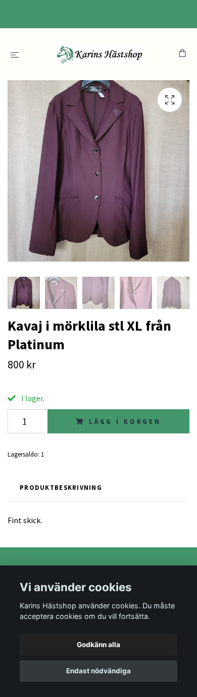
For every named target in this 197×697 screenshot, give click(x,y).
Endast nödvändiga (98, 671)
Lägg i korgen (125, 421)
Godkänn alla (98, 645)
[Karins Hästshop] (100, 54)
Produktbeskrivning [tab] (61, 487)
